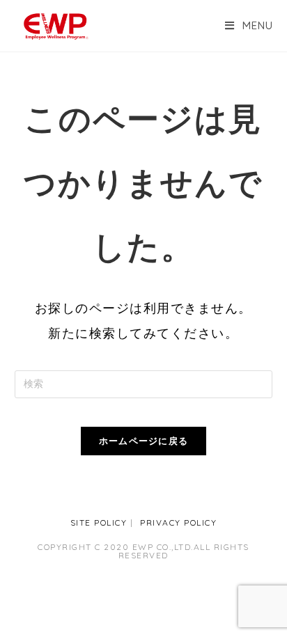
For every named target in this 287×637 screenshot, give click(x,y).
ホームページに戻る (144, 440)
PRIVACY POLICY (178, 522)
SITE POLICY (98, 522)
